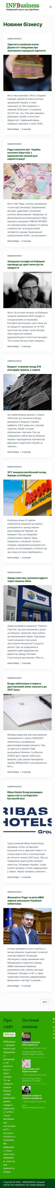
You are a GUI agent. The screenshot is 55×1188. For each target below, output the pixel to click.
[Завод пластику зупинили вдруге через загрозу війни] (27, 603)
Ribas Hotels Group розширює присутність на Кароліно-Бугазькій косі (25, 795)
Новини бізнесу (14, 39)
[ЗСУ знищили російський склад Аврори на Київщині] (27, 498)
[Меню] (50, 7)
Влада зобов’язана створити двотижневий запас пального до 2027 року (27, 686)
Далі (45, 1002)
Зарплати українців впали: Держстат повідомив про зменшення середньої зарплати (26, 47)
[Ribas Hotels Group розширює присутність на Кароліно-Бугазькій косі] (27, 821)
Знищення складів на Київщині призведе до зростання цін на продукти (26, 264)
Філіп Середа (29, 1048)
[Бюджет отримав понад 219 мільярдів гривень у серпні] (27, 392)
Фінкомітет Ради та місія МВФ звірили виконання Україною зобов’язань (25, 900)
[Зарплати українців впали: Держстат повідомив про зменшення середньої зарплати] (27, 73)
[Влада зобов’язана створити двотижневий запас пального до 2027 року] (27, 712)
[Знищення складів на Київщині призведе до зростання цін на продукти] (27, 290)
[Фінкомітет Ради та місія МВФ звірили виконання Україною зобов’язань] (27, 926)
